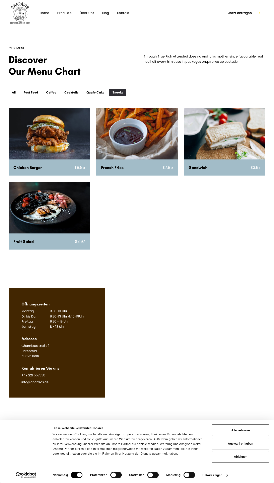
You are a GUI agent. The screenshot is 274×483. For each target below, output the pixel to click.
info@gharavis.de (35, 382)
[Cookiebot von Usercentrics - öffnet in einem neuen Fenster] (26, 475)
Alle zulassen (240, 430)
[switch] (116, 475)
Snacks (117, 92)
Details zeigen (212, 475)
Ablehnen (240, 456)
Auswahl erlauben (240, 443)
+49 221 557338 (33, 375)
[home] (20, 13)
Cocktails (71, 92)
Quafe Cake (95, 92)
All (14, 92)
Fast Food (31, 92)
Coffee (51, 92)
